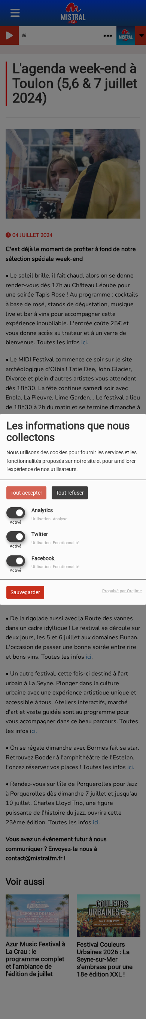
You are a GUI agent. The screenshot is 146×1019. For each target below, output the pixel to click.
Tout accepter (26, 493)
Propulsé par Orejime (122, 590)
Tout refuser (70, 493)
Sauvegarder (25, 592)
